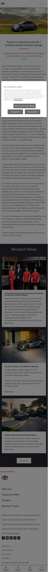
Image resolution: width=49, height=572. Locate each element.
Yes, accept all (32, 112)
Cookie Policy (18, 100)
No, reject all (15, 112)
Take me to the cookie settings (25, 106)
